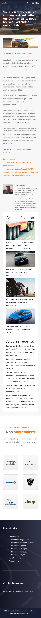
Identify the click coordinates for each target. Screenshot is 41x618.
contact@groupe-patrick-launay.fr (20, 591)
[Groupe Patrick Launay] (4, 3)
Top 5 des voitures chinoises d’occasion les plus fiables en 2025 (18, 329)
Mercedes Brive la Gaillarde (22, 543)
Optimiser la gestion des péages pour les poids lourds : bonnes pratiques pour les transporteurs (20, 245)
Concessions (14, 536)
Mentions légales (30, 611)
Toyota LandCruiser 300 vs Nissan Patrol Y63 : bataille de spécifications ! (20, 388)
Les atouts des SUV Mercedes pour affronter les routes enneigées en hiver (18, 272)
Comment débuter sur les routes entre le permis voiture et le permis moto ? (20, 302)
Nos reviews (11, 159)
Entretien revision (16, 558)
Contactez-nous (15, 561)
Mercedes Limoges (19, 549)
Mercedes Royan (18, 555)
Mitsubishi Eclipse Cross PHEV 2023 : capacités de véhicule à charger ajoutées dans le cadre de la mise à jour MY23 (20, 172)
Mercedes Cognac (18, 546)
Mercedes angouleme (20, 540)
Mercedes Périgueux (19, 552)
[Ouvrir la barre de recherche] (27, 3)
